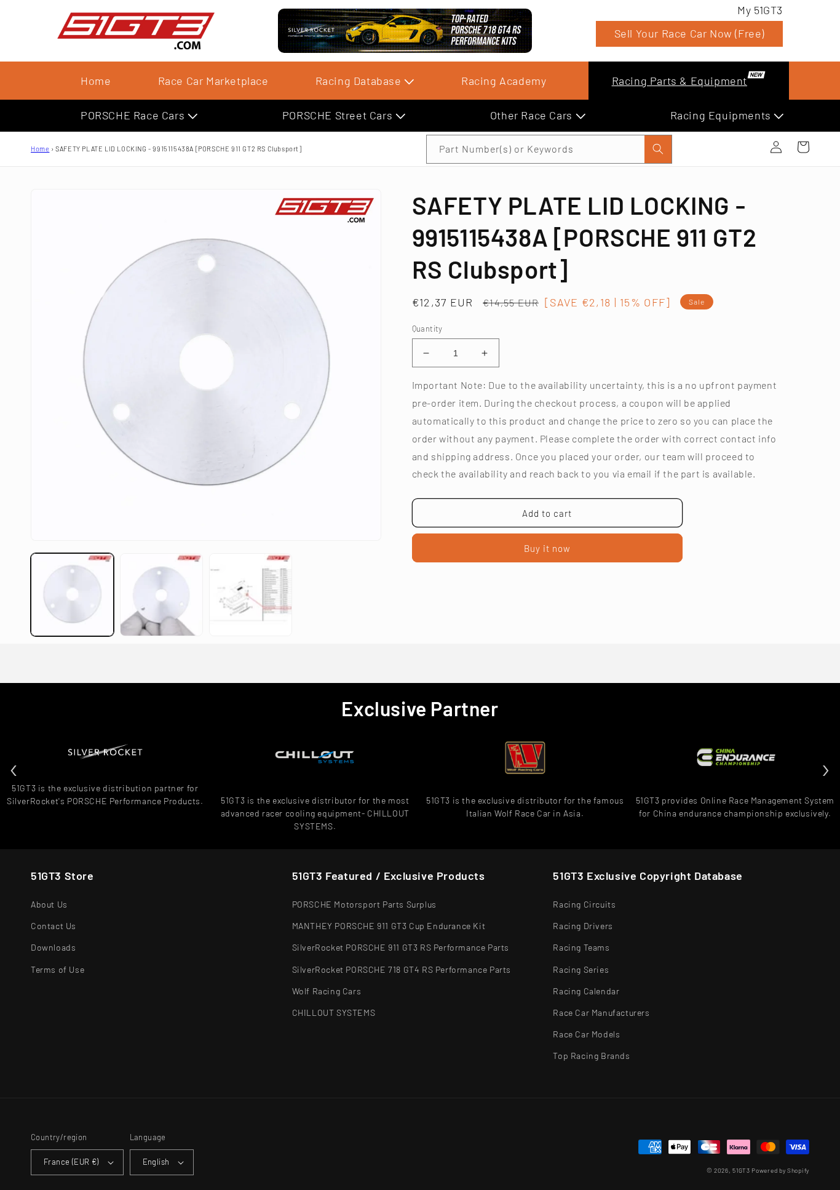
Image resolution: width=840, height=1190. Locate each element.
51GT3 (741, 1170)
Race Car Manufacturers (601, 1012)
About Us (49, 904)
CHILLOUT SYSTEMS (334, 1012)
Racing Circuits (584, 904)
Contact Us (53, 925)
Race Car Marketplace (213, 80)
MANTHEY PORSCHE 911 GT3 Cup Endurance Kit (389, 925)
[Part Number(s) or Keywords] (749, 147)
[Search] (658, 149)
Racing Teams (581, 947)
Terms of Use (57, 969)
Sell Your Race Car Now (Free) (689, 33)
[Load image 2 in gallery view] (161, 594)
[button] (749, 147)
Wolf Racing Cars (327, 991)
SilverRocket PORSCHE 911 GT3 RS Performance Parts (400, 947)
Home (96, 80)
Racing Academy (503, 80)
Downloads (53, 947)
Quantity (427, 328)
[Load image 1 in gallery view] (72, 594)
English (156, 1162)
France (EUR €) (71, 1162)
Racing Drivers (582, 925)
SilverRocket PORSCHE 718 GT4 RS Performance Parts (401, 969)
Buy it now (547, 548)
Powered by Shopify (780, 1170)
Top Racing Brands (591, 1055)
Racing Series (581, 969)
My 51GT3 (760, 10)
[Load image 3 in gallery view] (250, 594)
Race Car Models (586, 1034)
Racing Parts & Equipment (679, 80)
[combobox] (549, 149)
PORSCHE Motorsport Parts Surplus (364, 904)
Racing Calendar (586, 991)
